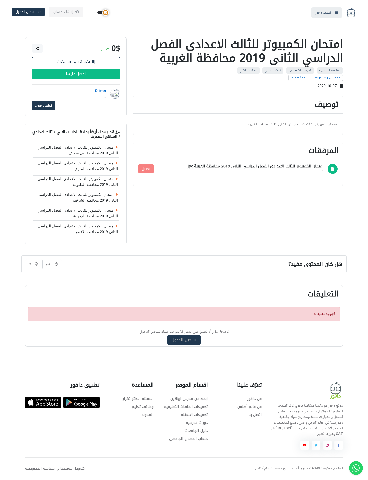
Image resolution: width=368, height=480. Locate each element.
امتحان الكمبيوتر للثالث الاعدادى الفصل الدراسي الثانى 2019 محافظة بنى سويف (78, 150)
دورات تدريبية (197, 422)
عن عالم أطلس (249, 406)
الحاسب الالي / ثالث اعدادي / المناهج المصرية (76, 134)
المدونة (147, 414)
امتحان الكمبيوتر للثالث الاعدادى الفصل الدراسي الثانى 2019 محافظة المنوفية (78, 166)
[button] (37, 48)
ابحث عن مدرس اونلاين (189, 398)
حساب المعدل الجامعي (188, 438)
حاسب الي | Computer (327, 77)
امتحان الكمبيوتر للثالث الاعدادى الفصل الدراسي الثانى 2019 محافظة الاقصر (78, 229)
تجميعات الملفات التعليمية (186, 406)
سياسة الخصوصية (40, 468)
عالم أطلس (262, 468)
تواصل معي (43, 105)
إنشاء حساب (63, 11)
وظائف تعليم (143, 406)
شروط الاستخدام (71, 468)
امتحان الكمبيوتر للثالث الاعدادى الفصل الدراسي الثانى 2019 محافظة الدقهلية (78, 213)
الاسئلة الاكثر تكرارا (137, 398)
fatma (100, 91)
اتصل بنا (255, 414)
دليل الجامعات (196, 430)
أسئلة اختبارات (298, 77)
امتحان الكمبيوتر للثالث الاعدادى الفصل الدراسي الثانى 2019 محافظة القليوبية (78, 181)
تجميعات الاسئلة (194, 414)
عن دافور (254, 398)
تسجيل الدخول (26, 12)
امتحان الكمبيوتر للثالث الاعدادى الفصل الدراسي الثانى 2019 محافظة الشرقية (78, 197)
